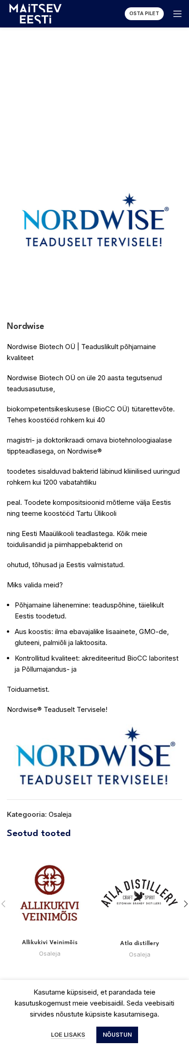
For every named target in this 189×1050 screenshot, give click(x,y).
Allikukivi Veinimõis (50, 943)
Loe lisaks (68, 1034)
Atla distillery (139, 943)
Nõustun (117, 1034)
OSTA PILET (144, 13)
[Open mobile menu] (177, 14)
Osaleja (60, 814)
